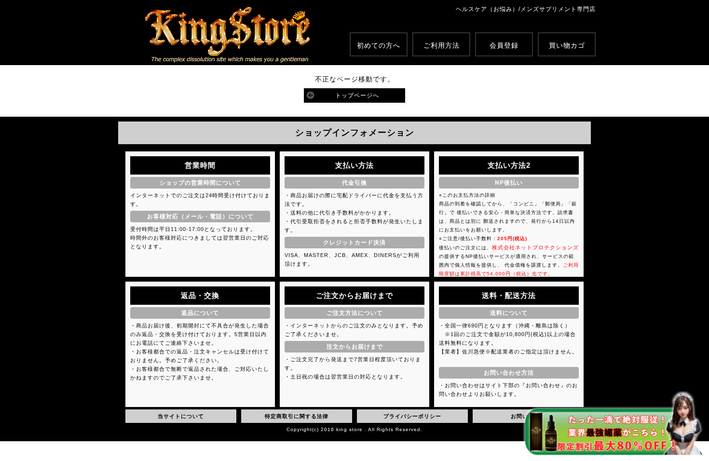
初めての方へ (378, 45)
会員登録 (504, 45)
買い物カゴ (567, 45)
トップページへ (357, 95)
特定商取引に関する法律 (296, 416)
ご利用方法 (441, 45)
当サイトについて (181, 416)
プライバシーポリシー (412, 416)
